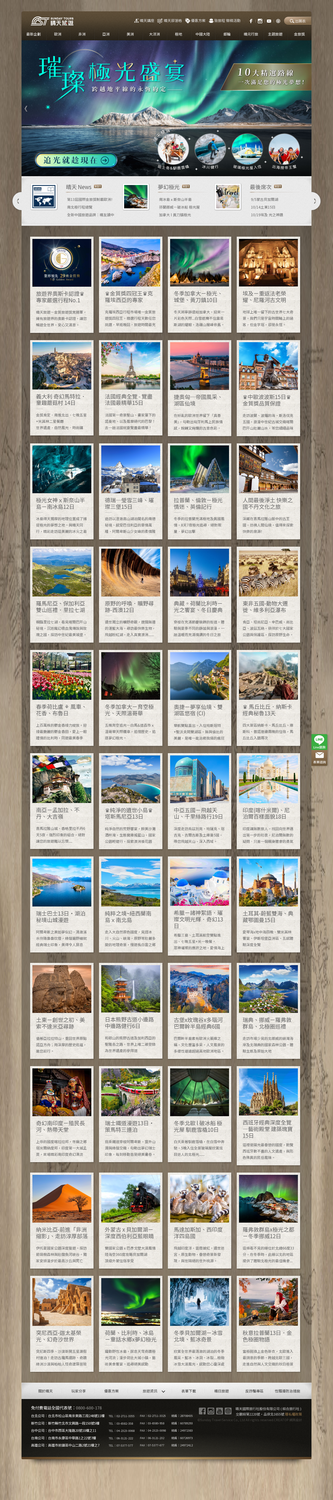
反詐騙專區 (254, 1391)
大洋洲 (154, 34)
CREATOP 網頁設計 (288, 1420)
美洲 (130, 34)
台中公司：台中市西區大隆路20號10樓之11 (63, 1430)
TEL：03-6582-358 (121, 1423)
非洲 (82, 34)
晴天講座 (147, 20)
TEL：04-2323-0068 (122, 1430)
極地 (178, 34)
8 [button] (190, 169)
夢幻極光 (169, 187)
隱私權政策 (293, 1414)
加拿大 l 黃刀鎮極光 (175, 214)
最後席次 (261, 187)
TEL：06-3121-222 (121, 1438)
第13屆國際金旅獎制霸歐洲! (89, 199)
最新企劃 (33, 34)
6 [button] (176, 169)
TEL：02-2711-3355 (122, 1415)
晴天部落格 (173, 20)
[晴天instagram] (260, 20)
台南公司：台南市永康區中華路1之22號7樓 (63, 1437)
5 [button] (170, 169)
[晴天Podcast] (278, 20)
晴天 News (79, 187)
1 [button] (142, 169)
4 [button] (163, 169)
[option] (166, 108)
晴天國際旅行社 (52, 21)
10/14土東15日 (263, 207)
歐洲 (57, 34)
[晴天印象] (269, 20)
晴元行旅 (251, 34)
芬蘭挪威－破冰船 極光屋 (179, 207)
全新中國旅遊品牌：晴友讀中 (90, 214)
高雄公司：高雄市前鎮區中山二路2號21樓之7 (65, 1445)
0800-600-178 (89, 1408)
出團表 (300, 21)
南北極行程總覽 (79, 207)
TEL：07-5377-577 (121, 1445)
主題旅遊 (275, 34)
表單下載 (188, 1391)
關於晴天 (45, 1391)
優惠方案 (198, 20)
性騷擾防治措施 (287, 1391)
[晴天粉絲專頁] (248, 20)
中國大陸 (202, 34)
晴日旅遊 (221, 1391)
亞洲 (106, 34)
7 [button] (183, 169)
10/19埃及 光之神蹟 (267, 214)
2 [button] (149, 169)
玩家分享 (78, 1391)
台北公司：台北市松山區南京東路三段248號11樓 (68, 1415)
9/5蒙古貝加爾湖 (264, 199)
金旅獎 (299, 34)
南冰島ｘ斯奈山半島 (175, 199)
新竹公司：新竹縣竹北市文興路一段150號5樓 (65, 1423)
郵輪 (227, 34)
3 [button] (156, 169)
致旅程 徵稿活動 (227, 20)
